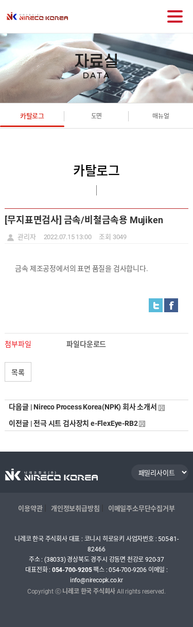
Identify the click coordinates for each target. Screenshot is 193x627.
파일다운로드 (86, 344)
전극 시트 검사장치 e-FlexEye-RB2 (85, 423)
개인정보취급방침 (75, 508)
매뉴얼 (160, 116)
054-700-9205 (72, 570)
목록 (18, 372)
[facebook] (171, 305)
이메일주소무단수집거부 (141, 508)
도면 (96, 116)
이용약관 (30, 508)
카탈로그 (32, 116)
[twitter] (156, 305)
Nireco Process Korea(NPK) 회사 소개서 (95, 407)
